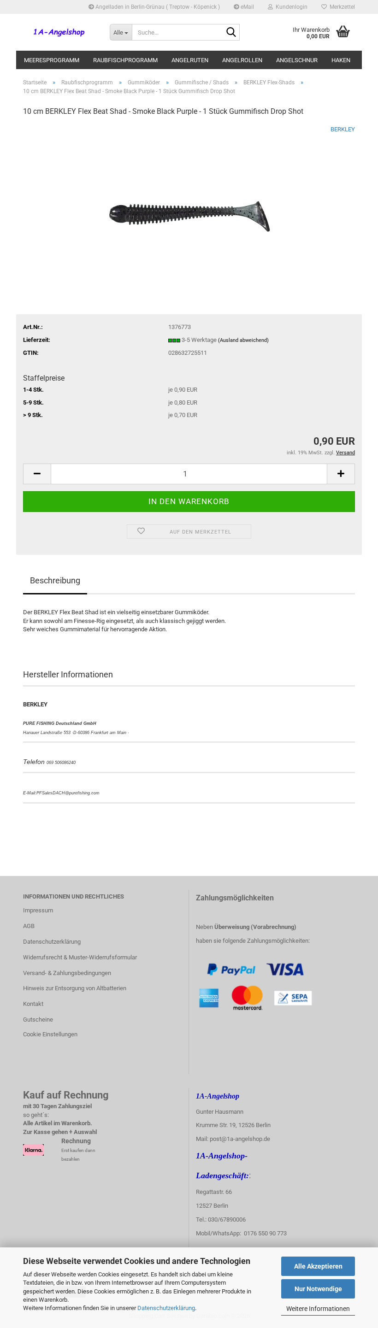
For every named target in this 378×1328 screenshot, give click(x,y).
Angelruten (189, 60)
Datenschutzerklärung (166, 1307)
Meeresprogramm (51, 60)
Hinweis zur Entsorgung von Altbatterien (74, 988)
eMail (246, 7)
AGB (29, 926)
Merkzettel (341, 7)
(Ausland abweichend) (243, 340)
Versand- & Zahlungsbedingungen (67, 973)
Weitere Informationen (318, 1308)
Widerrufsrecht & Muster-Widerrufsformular (80, 957)
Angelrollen (242, 60)
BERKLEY (343, 129)
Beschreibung (55, 580)
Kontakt (33, 1003)
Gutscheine (38, 1019)
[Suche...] (231, 32)
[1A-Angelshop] (59, 32)
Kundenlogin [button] (290, 7)
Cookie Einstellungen (50, 1034)
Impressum (38, 910)
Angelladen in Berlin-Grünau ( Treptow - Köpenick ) (157, 7)
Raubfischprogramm (125, 60)
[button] (37, 474)
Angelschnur (297, 60)
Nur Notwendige (318, 1289)
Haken (340, 60)
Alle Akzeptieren (318, 1266)
